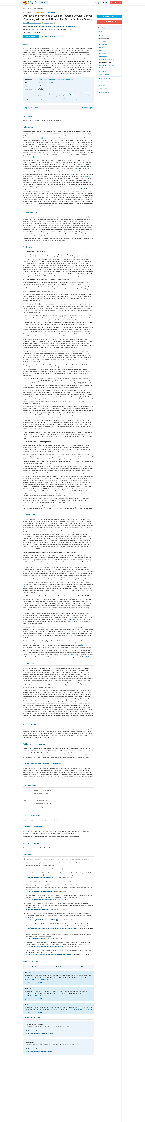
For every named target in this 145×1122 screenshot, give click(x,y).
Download (39, 982)
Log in (99, 3)
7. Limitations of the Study (106, 59)
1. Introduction (103, 41)
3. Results (101, 47)
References (101, 85)
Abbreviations (102, 71)
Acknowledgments (103, 74)
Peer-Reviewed (52, 12)
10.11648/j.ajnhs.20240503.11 (45, 82)
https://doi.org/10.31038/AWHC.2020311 (39, 877)
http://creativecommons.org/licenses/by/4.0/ (61, 94)
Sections (102, 28)
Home (24, 8)
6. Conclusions (103, 56)
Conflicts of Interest (104, 82)
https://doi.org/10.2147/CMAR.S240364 (39, 891)
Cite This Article (102, 89)
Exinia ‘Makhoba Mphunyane (32, 23)
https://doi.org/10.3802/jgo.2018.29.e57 (39, 899)
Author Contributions (104, 78)
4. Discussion (102, 50)
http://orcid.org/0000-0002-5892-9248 (41, 1051)
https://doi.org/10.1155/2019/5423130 (38, 909)
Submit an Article (116, 2)
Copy (28, 982)
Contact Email (32, 1031)
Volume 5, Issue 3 (38, 8)
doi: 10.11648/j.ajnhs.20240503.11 (81, 1009)
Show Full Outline (104, 62)
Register (105, 3)
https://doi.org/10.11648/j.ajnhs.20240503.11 (38, 979)
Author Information (103, 92)
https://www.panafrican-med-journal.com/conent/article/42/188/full (49, 954)
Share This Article (50, 36)
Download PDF (32, 36)
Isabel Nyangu (48, 23)
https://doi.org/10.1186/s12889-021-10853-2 (40, 920)
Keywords (101, 35)
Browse (42, 2)
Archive (30, 8)
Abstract (100, 31)
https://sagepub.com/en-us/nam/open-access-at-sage (44, 946)
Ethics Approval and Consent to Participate (107, 66)
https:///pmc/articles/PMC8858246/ (38, 938)
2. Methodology (103, 44)
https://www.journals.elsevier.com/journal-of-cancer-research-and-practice (51, 928)
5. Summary (102, 53)
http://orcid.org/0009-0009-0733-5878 (41, 1033)
